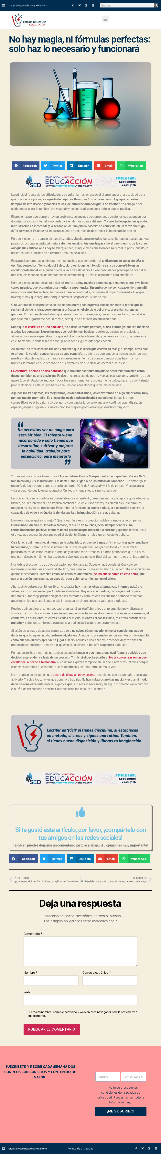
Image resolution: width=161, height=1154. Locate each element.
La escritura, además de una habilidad (37, 371)
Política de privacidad (80, 1148)
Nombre (31, 972)
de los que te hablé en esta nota (115, 574)
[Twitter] (79, 5)
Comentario (33, 934)
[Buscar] (156, 5)
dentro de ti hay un (74, 675)
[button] (105, 19)
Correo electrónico (96, 972)
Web (27, 992)
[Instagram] (86, 5)
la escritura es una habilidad (44, 327)
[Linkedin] (92, 5)
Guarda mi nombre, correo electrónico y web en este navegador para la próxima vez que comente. (82, 1014)
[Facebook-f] (73, 5)
